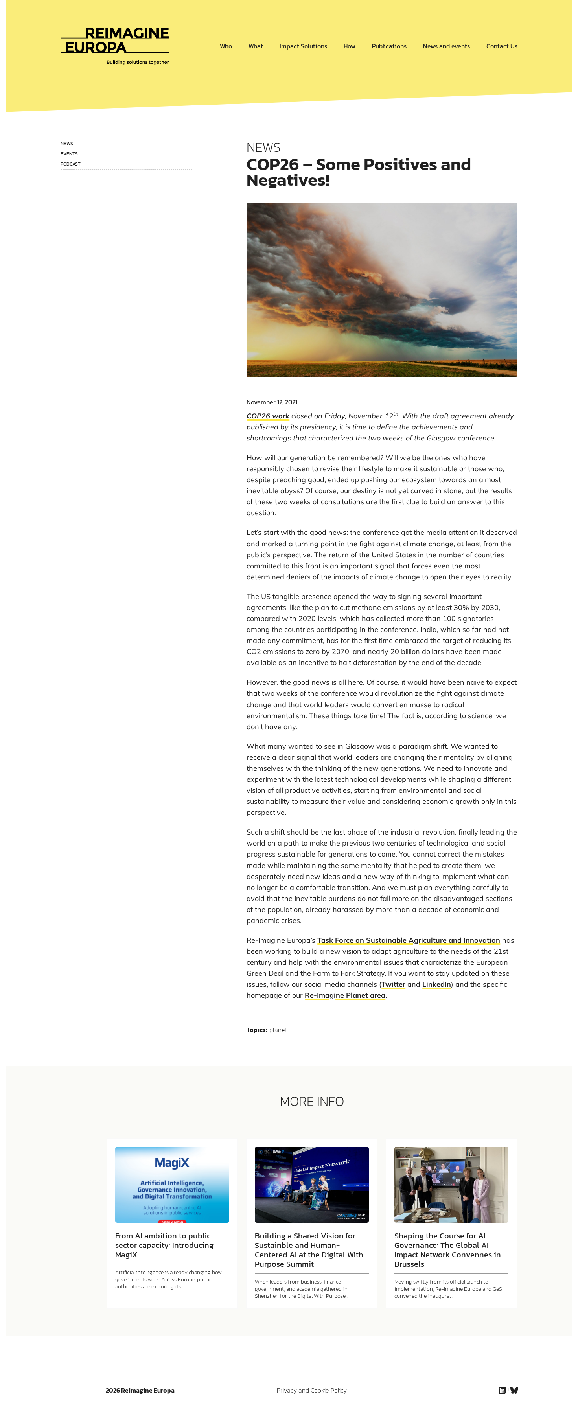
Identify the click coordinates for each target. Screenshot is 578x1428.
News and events (446, 46)
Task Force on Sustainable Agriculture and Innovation (408, 940)
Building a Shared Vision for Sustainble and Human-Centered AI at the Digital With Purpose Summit (309, 1250)
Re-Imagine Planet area (345, 995)
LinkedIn (436, 984)
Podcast (71, 164)
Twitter (393, 984)
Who (226, 46)
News (67, 143)
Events (69, 153)
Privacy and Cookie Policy (312, 1390)
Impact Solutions (303, 46)
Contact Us (501, 46)
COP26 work (268, 415)
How (349, 46)
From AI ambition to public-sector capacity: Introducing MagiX (164, 1245)
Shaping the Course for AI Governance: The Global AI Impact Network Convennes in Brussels (447, 1250)
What (256, 46)
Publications (389, 46)
